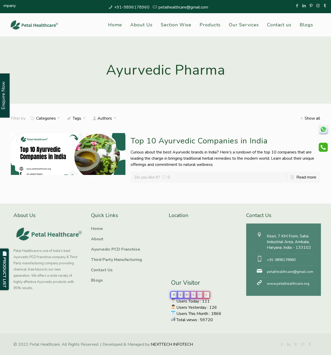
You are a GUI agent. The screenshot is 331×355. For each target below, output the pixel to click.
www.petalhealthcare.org (288, 283)
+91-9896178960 (131, 7)
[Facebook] (297, 5)
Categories (46, 118)
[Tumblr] (325, 5)
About (97, 239)
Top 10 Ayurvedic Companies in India (199, 141)
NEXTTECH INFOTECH (171, 344)
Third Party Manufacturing (116, 260)
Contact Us (102, 270)
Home (97, 228)
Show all (312, 118)
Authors (104, 118)
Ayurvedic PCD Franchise (115, 249)
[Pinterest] (311, 5)
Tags (77, 118)
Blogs (97, 280)
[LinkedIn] (304, 5)
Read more (306, 177)
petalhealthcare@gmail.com (183, 7)
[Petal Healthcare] (34, 24)
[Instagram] (318, 5)
